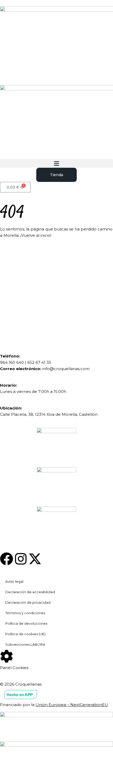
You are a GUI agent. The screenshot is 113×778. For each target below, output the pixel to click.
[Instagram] (20, 558)
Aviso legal (14, 581)
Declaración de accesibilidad (30, 592)
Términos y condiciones (25, 613)
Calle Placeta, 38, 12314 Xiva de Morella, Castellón (48, 414)
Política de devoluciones (26, 623)
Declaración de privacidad (27, 602)
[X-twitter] (35, 558)
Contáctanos (35, 311)
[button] (56, 163)
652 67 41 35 (39, 362)
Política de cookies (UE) (25, 634)
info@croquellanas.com (66, 368)
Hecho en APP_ (21, 694)
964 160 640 (12, 362)
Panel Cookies (14, 667)
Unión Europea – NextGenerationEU (71, 704)
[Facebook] (6, 558)
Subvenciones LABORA (25, 644)
